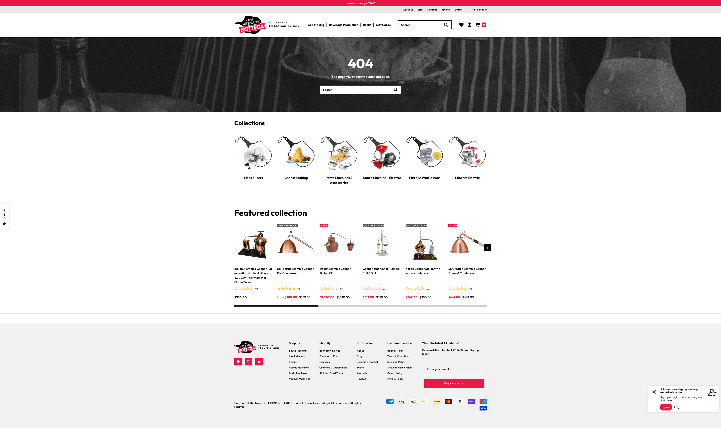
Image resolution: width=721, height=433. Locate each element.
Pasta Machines (298, 373)
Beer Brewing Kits (329, 350)
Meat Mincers (297, 356)
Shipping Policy (396, 362)
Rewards (432, 9)
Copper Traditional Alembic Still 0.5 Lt (381, 271)
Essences (324, 362)
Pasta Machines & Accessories (339, 180)
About (360, 350)
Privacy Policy (395, 378)
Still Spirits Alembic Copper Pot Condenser (295, 271)
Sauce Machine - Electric (382, 177)
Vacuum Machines (299, 378)
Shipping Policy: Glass (400, 367)
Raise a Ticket (395, 350)
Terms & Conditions (398, 356)
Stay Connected (454, 383)
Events (458, 9)
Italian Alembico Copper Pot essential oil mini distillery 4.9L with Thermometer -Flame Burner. (253, 275)
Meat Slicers (253, 177)
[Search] (446, 25)
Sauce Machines (298, 350)
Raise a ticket (479, 9)
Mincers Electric (467, 177)
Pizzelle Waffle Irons (424, 177)
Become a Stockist (367, 362)
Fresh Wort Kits (328, 356)
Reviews (445, 9)
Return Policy (395, 373)
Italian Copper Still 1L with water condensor (423, 271)
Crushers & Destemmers (333, 367)
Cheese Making (296, 177)
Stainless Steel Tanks (331, 373)
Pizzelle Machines (299, 367)
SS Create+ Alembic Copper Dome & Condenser (467, 271)
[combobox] (424, 25)
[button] (481, 25)
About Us (408, 9)
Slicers (292, 362)
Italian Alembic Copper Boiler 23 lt (335, 271)
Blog (420, 9)
